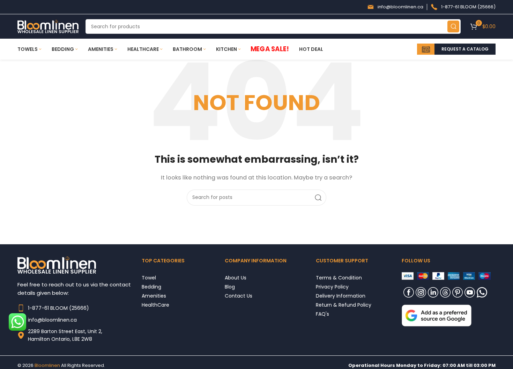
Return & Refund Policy (343, 304)
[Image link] (436, 314)
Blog (230, 286)
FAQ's (322, 313)
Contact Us (238, 295)
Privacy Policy (332, 286)
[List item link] (79, 308)
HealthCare (155, 304)
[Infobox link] (395, 6)
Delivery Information (340, 295)
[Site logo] (48, 26)
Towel (149, 277)
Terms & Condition (339, 277)
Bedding (151, 286)
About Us (235, 277)
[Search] (453, 26)
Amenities (154, 295)
